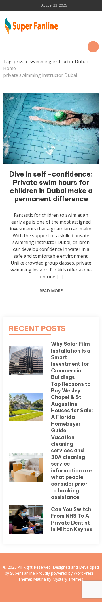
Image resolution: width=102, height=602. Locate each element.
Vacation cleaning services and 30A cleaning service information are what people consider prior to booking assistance (71, 467)
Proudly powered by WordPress (65, 573)
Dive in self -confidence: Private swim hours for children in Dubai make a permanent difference (51, 186)
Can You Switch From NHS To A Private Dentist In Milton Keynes (71, 519)
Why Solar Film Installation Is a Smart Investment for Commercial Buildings (70, 360)
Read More (51, 290)
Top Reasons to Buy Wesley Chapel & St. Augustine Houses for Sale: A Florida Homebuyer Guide (72, 407)
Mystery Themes (67, 579)
